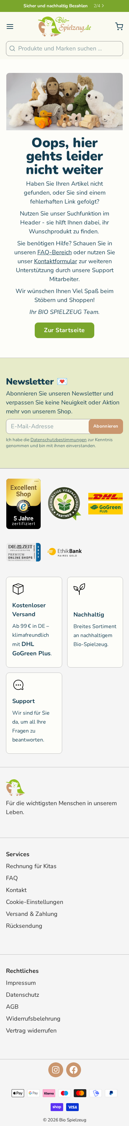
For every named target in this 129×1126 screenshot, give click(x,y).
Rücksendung (24, 926)
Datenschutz (22, 995)
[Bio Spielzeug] (64, 26)
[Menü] (13, 26)
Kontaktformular (55, 261)
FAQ (12, 878)
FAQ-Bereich (54, 252)
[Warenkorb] (116, 26)
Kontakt (16, 890)
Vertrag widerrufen (31, 1031)
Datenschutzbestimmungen (58, 440)
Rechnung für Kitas (31, 866)
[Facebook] (73, 1069)
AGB (12, 1007)
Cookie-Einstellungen (34, 902)
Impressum (21, 983)
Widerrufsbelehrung (33, 1019)
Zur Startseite (64, 330)
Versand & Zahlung (32, 914)
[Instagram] (55, 1069)
